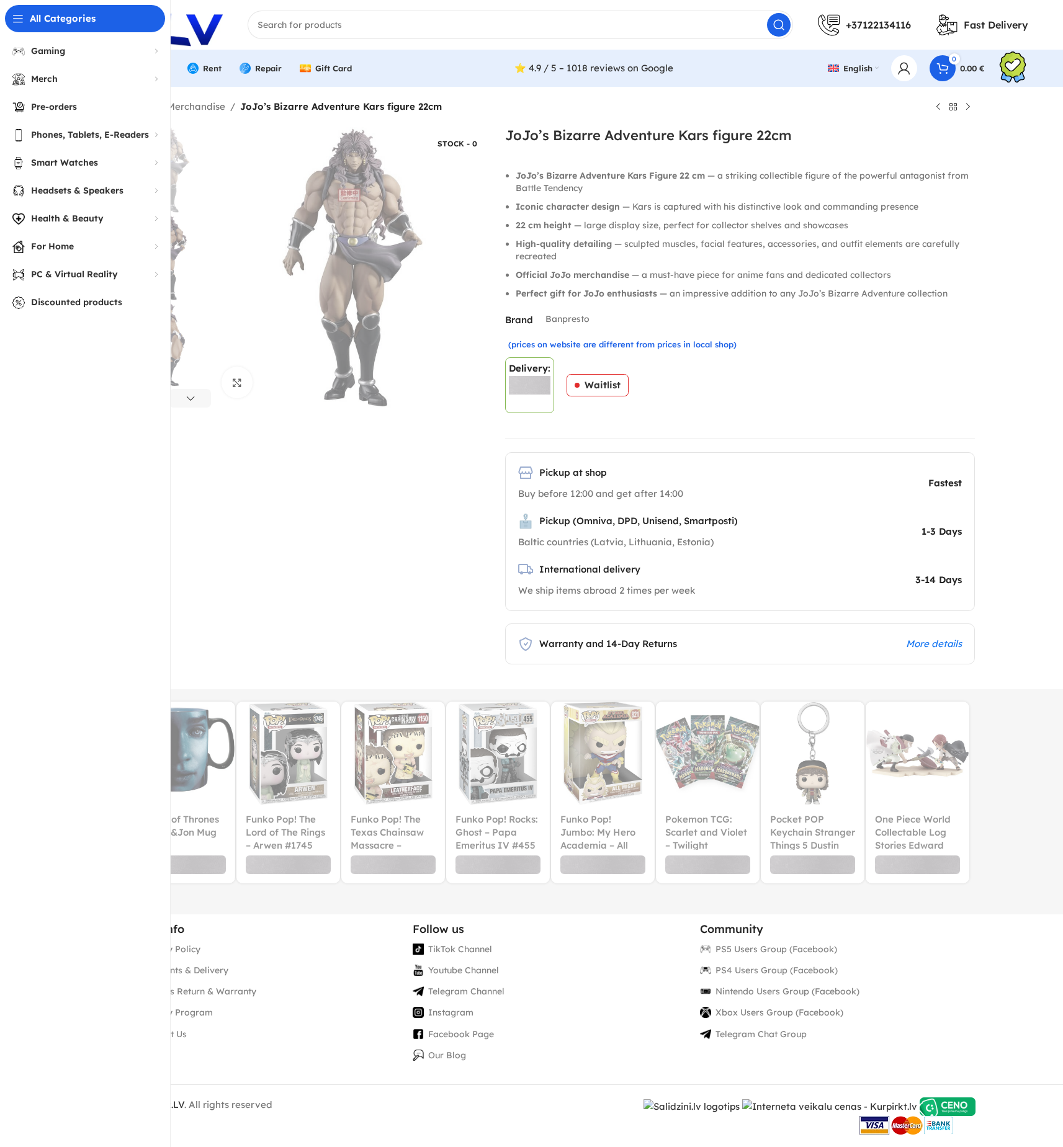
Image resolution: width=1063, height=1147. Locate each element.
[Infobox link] (1012, 68)
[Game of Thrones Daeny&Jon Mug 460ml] (183, 753)
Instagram (450, 1012)
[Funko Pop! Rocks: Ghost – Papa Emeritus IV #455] (498, 753)
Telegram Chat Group (761, 1034)
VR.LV (171, 1104)
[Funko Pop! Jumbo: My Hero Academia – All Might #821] (603, 753)
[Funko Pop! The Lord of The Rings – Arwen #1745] (288, 753)
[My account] (904, 68)
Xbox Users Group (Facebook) (779, 1012)
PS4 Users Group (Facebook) (776, 970)
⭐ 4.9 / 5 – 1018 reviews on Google (593, 68)
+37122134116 (878, 25)
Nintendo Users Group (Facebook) (787, 991)
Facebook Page (461, 1034)
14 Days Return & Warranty (198, 991)
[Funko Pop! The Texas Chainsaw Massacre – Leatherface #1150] (393, 753)
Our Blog (447, 1055)
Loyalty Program (177, 1012)
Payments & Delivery (184, 970)
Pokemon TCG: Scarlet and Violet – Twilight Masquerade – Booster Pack (706, 845)
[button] (190, 398)
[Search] (779, 25)
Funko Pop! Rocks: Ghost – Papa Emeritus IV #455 (496, 832)
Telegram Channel (466, 991)
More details (934, 643)
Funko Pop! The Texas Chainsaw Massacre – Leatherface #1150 (387, 845)
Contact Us (164, 1034)
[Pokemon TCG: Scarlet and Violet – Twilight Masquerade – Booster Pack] (708, 753)
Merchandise (196, 106)
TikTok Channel (460, 949)
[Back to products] (953, 107)
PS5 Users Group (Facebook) (776, 949)
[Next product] (968, 107)
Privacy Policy (170, 949)
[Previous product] (938, 107)
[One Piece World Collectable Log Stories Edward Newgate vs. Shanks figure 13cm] (917, 753)
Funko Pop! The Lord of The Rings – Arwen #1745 (285, 832)
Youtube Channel (463, 970)
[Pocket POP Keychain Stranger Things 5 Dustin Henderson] (812, 753)
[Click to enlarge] (237, 382)
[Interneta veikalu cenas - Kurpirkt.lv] (829, 1106)
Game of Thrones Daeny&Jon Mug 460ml (180, 832)
